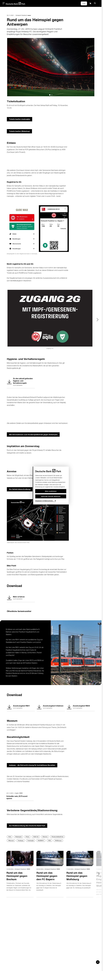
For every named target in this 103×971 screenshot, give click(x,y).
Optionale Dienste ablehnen (50, 496)
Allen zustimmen (51, 491)
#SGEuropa (58, 840)
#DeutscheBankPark (57, 836)
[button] (95, 3)
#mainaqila (30, 840)
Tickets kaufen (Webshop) (19, 131)
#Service (45, 836)
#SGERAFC (41, 840)
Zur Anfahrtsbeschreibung (19, 489)
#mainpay (20, 840)
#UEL (49, 840)
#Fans (27, 836)
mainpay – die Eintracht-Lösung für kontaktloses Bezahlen (32, 765)
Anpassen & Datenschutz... (44, 501)
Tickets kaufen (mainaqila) (19, 119)
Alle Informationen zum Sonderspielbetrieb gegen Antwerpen (33, 434)
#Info (9, 836)
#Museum (11, 840)
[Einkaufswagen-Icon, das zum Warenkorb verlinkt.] (90, 3)
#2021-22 (35, 836)
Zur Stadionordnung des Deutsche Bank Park (27, 825)
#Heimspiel (18, 836)
